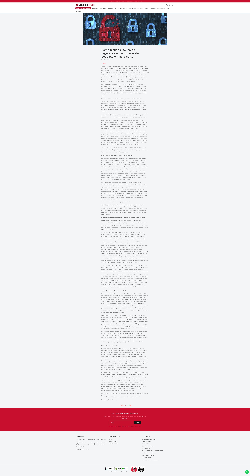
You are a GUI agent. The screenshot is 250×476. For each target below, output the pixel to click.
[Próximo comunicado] (173, 1)
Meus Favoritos (113, 443)
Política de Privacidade (149, 453)
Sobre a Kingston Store (149, 439)
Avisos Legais (146, 448)
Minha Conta (113, 441)
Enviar (137, 422)
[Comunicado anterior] (76, 1)
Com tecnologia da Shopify (121, 471)
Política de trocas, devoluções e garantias (155, 450)
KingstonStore (113, 471)
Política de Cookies (148, 455)
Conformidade (146, 441)
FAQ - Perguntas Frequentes (150, 459)
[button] (95, 8)
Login (110, 439)
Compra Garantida (147, 446)
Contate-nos (146, 443)
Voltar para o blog (126, 405)
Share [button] (104, 63)
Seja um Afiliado (147, 457)
